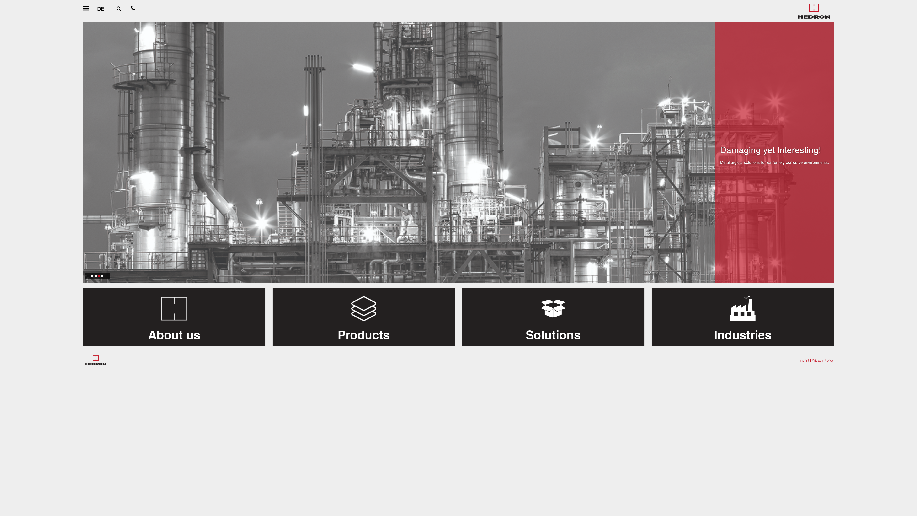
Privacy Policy (822, 360)
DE (101, 8)
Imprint (803, 360)
